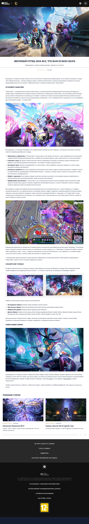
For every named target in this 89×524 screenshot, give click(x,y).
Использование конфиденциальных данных (44, 488)
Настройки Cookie (44, 498)
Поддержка (44, 453)
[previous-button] (81, 434)
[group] (44, 414)
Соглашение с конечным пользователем (44, 484)
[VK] (44, 467)
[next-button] (84, 434)
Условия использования (44, 493)
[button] (41, 70)
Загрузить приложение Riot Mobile (44, 458)
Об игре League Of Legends (44, 443)
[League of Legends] (16, 3)
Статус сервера (44, 448)
